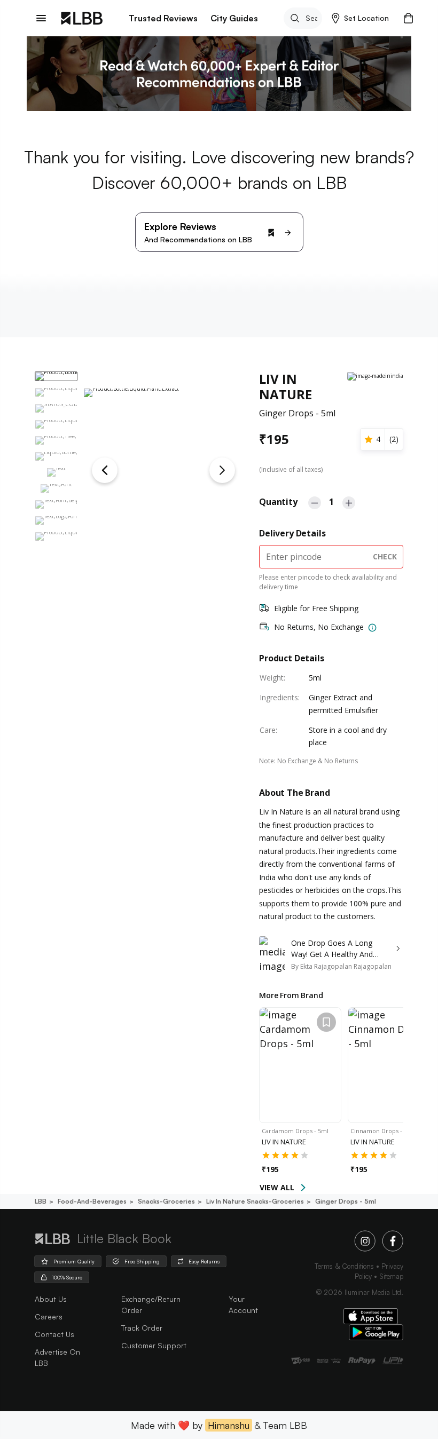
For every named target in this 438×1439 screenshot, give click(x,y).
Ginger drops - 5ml (345, 1201)
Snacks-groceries (166, 1201)
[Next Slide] (222, 470)
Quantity (278, 502)
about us (51, 1298)
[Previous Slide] (105, 470)
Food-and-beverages (92, 1201)
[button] (360, 18)
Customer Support (153, 1345)
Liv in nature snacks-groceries (255, 1201)
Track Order (141, 1327)
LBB (40, 1201)
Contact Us (54, 1334)
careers (48, 1316)
